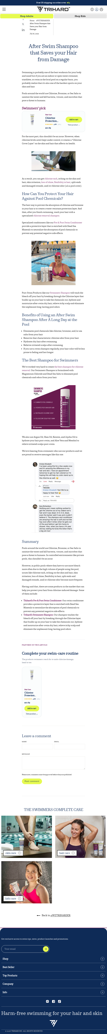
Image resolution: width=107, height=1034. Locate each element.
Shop (5, 958)
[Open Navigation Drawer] (4, 9)
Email (56, 742)
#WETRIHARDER (43, 20)
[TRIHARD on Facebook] (53, 1001)
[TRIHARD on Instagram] (47, 1001)
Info (5, 992)
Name (24, 742)
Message (26, 754)
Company (8, 983)
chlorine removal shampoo (46, 215)
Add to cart (73, 119)
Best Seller (8, 967)
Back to (55, 915)
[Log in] (96, 9)
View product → (74, 125)
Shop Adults (26, 16)
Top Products (10, 975)
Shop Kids (80, 16)
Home (32, 20)
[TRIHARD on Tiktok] (59, 1001)
